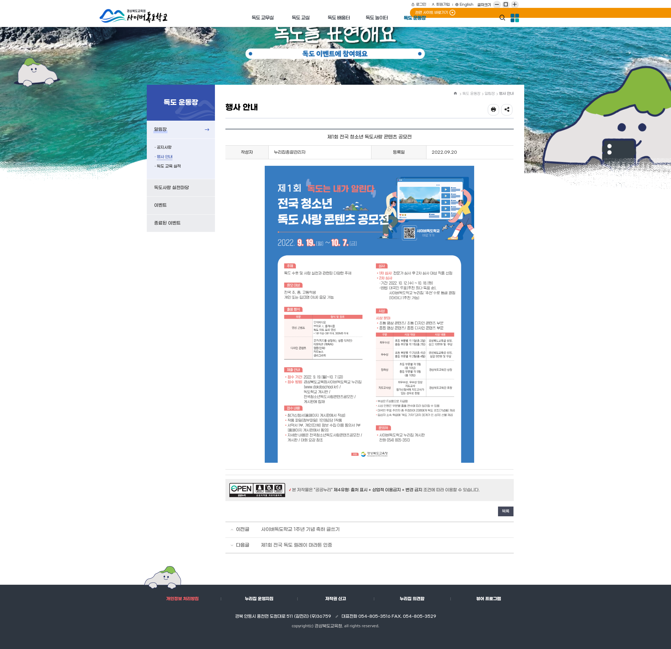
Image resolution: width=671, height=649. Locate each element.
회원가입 (443, 4)
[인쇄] (493, 109)
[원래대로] (506, 5)
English (466, 4)
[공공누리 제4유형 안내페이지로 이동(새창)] (257, 490)
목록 (505, 511)
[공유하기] (506, 109)
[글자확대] (515, 5)
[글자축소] (497, 5)
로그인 (421, 4)
